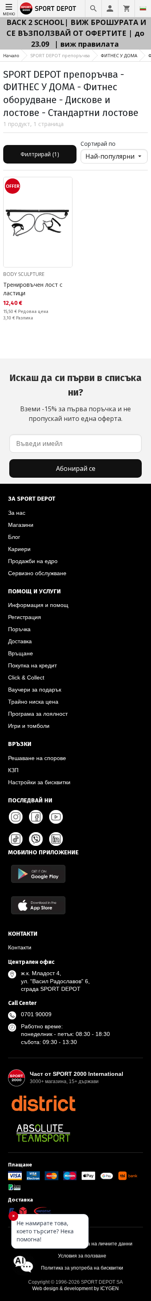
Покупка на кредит (32, 665)
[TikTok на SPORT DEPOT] (15, 839)
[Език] (143, 8)
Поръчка (19, 629)
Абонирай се (75, 468)
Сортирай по (98, 143)
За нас (16, 513)
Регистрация (24, 617)
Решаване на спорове (37, 758)
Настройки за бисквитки (39, 782)
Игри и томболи (29, 726)
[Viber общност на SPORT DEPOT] (35, 839)
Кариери (19, 549)
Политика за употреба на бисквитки (82, 1268)
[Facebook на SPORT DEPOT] (35, 817)
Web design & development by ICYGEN (75, 1288)
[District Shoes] (43, 1103)
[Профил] (110, 8)
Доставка (20, 641)
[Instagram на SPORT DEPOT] (15, 817)
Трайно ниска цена (33, 701)
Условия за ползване (82, 1256)
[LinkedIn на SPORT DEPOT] (56, 839)
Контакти (19, 947)
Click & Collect (26, 677)
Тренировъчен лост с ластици (32, 289)
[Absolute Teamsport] (43, 1133)
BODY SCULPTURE (23, 274)
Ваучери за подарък (34, 689)
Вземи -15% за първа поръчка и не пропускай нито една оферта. (75, 397)
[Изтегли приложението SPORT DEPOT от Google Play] (38, 874)
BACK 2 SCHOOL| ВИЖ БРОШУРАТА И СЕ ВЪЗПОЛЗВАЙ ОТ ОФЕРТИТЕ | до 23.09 (76, 33)
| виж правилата (86, 44)
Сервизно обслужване (37, 573)
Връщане (20, 653)
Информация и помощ (38, 605)
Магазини (20, 525)
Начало (11, 55)
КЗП (13, 770)
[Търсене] (93, 8)
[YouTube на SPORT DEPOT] (56, 817)
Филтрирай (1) (40, 154)
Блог (14, 537)
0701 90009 (36, 1014)
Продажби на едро (33, 561)
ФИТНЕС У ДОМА (119, 55)
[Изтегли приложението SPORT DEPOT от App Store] (38, 905)
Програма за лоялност (38, 714)
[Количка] (126, 8)
